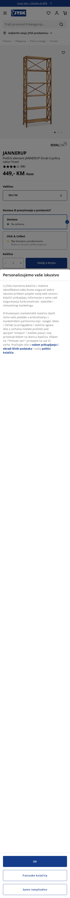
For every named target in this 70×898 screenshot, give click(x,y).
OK (35, 861)
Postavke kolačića (35, 875)
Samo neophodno (35, 889)
